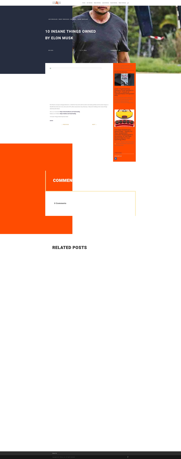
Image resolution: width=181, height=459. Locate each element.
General (73, 19)
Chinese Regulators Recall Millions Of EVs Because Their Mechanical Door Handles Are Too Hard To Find (84, 429)
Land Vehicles (105, 2)
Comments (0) (115, 50)
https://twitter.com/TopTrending (68, 113)
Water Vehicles (122, 2)
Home (83, 2)
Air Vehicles (89, 2)
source (51, 120)
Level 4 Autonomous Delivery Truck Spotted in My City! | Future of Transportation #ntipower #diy (124, 92)
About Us (54, 453)
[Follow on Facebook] (116, 158)
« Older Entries (118, 153)
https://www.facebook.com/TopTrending (70, 111)
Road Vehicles (113, 2)
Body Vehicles (97, 2)
